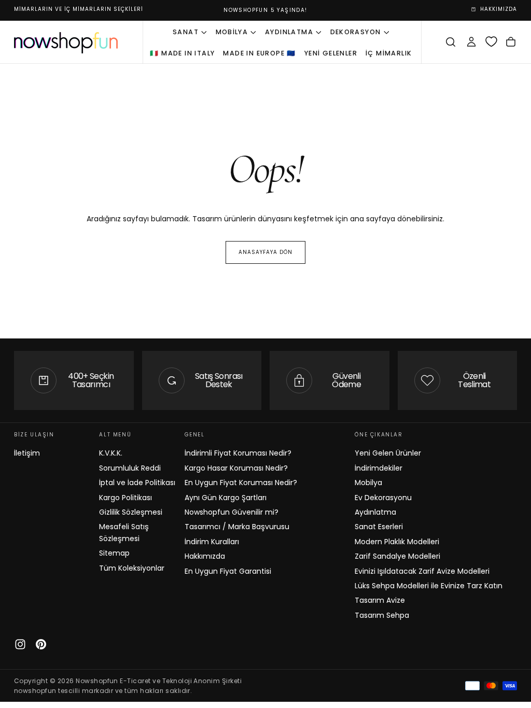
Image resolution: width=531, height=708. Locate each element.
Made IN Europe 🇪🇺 (259, 53)
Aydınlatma (289, 31)
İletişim (27, 453)
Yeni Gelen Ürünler (388, 453)
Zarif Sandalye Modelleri (397, 556)
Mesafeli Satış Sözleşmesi (124, 532)
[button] (450, 42)
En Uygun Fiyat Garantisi (228, 571)
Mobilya (232, 31)
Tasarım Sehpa (382, 615)
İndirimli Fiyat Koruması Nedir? (238, 453)
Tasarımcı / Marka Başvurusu (237, 526)
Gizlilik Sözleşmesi (130, 512)
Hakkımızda (205, 556)
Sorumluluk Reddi (130, 468)
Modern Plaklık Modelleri (397, 541)
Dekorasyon (355, 31)
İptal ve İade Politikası (137, 482)
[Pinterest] (41, 644)
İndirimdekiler (378, 468)
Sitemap (114, 553)
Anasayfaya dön (265, 252)
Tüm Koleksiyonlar (131, 568)
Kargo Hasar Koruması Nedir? (236, 468)
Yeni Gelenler (330, 53)
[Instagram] (20, 644)
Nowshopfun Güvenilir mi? (231, 512)
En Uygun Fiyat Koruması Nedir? (241, 482)
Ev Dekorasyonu (383, 497)
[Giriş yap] (471, 42)
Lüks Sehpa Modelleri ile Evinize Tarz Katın (428, 585)
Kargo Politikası (125, 497)
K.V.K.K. (110, 453)
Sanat (186, 31)
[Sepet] (511, 42)
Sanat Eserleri (379, 526)
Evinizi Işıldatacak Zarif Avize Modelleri (422, 571)
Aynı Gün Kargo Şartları (226, 497)
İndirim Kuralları (212, 541)
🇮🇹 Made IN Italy (182, 53)
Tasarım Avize (380, 600)
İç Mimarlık (389, 53)
